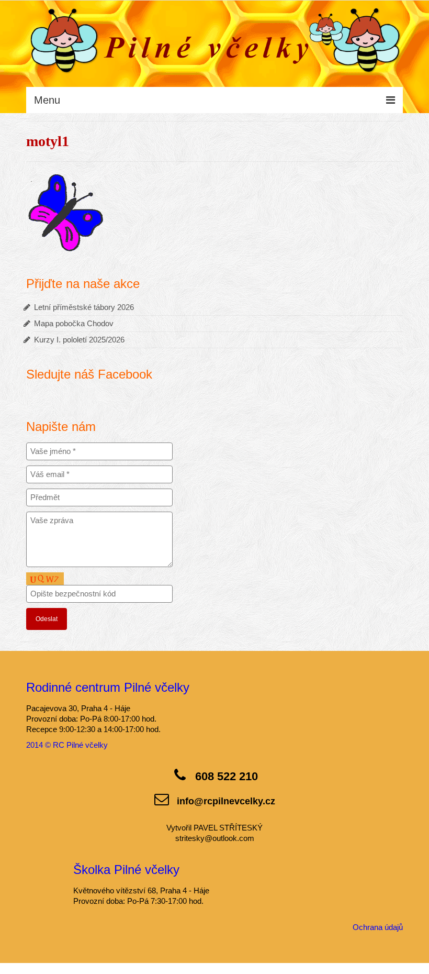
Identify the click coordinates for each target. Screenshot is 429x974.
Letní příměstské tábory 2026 (84, 307)
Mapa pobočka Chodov (74, 323)
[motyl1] (65, 211)
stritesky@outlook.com (214, 838)
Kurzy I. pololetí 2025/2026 (79, 339)
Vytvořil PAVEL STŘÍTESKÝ (214, 827)
